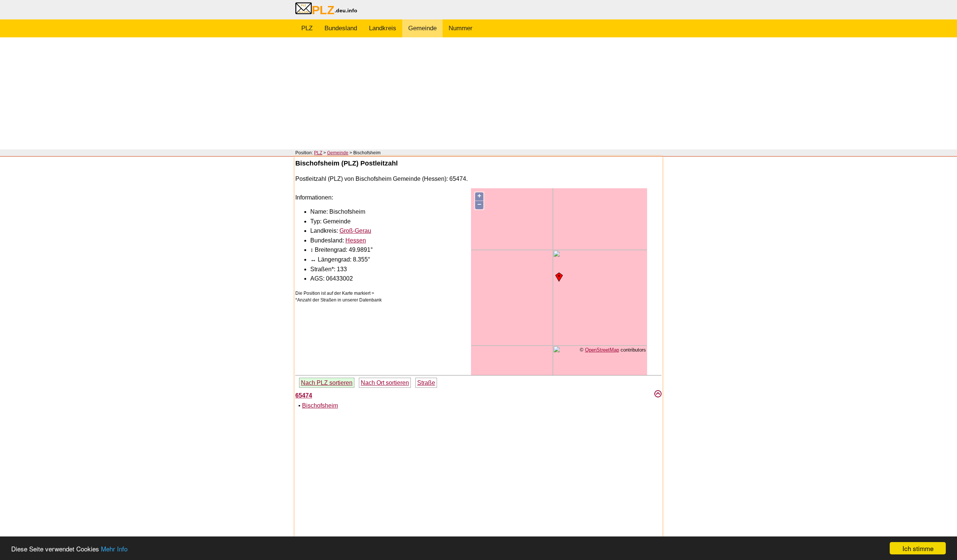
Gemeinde (422, 28)
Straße (426, 383)
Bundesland (340, 28)
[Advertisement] (478, 93)
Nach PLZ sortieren (327, 383)
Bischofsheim (320, 405)
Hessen (355, 240)
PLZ (307, 28)
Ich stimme (917, 548)
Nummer (461, 28)
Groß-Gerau (355, 231)
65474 (303, 395)
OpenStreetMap (602, 350)
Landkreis (382, 28)
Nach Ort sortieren (385, 383)
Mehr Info (114, 548)
